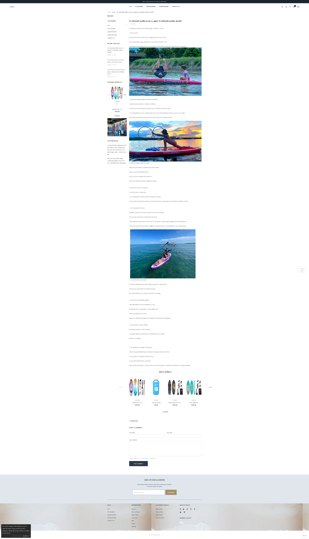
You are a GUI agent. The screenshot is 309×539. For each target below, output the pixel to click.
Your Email (169, 432)
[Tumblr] (195, 509)
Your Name (132, 432)
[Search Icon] (282, 6)
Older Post (134, 421)
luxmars (117, 101)
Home (109, 12)
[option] (117, 99)
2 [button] (165, 411)
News (113, 12)
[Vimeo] (185, 512)
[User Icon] (286, 7)
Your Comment (133, 440)
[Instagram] (188, 509)
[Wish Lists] (117, 104)
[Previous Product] (109, 94)
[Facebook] (181, 509)
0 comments (133, 24)
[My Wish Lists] (290, 6)
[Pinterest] (191, 509)
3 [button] (118, 115)
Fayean (12, 7)
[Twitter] (184, 509)
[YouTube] (181, 512)
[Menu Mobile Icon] (298, 7)
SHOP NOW (163, 1)
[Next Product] (124, 94)
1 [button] (115, 115)
